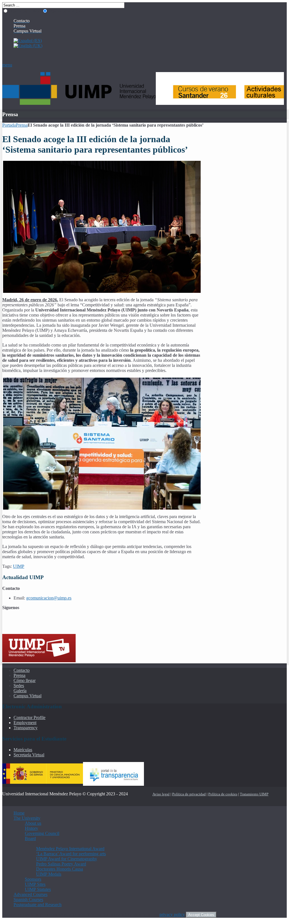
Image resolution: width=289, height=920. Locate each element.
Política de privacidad (189, 794)
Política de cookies (222, 794)
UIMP (18, 566)
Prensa (22, 125)
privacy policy (172, 914)
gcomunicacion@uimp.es (48, 598)
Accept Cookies (201, 915)
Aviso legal (161, 794)
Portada (9, 125)
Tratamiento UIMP (254, 794)
